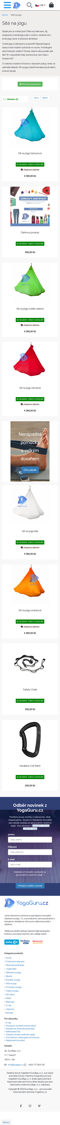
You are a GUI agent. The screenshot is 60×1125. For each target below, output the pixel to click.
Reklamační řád (13, 1031)
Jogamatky (11, 969)
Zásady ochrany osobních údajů (20, 1034)
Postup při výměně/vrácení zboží (21, 1026)
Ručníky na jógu (13, 980)
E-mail (11, 859)
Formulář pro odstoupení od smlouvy (22, 1037)
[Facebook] (20, 1106)
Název (45, 98)
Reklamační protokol (15, 1040)
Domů (5, 15)
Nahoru (6, 1122)
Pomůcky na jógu (14, 987)
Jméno (11, 834)
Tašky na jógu (12, 991)
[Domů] (16, 5)
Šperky (9, 976)
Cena (36, 98)
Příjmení (12, 847)
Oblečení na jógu (13, 972)
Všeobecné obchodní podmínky (20, 1028)
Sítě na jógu (11, 983)
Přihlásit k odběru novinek (30, 885)
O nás (8, 1005)
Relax (8, 998)
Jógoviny (10, 1009)
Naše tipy (10, 1002)
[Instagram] (30, 1106)
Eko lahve (10, 994)
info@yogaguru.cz (16, 1065)
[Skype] (39, 1106)
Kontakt (9, 1013)
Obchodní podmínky (15, 965)
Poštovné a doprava (15, 961)
